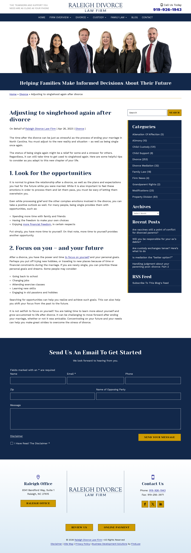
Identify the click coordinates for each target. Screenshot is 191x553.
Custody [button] (98, 17)
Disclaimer (16, 436)
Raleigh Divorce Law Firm (40, 128)
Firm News (138, 178)
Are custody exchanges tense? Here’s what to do (155, 250)
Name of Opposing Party (110, 389)
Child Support (140, 153)
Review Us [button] (79, 527)
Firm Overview (59, 17)
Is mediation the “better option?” (152, 257)
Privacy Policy (82, 543)
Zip (12, 389)
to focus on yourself (77, 257)
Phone (129, 373)
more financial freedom (37, 224)
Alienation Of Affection (146, 134)
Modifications (140, 190)
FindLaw (135, 543)
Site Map (68, 543)
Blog (134, 17)
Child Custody (141, 146)
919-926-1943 (167, 9)
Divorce (81, 17)
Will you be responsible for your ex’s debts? (154, 240)
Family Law (117, 17)
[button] (188, 533)
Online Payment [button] (116, 527)
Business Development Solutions (109, 543)
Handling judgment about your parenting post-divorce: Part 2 (150, 265)
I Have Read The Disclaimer (32, 443)
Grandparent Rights (144, 184)
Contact (147, 17)
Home (41, 17)
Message (15, 405)
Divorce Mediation (143, 165)
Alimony (137, 140)
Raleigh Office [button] (38, 503)
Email (71, 373)
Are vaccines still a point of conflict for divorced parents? (153, 231)
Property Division (142, 196)
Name (13, 373)
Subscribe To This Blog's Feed (150, 282)
